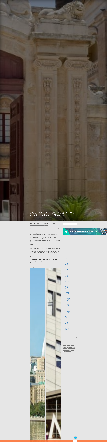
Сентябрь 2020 (67, 311)
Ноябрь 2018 (67, 328)
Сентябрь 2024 (67, 283)
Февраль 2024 (67, 292)
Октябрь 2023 (67, 297)
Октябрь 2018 (67, 329)
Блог (34, 223)
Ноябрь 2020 (67, 309)
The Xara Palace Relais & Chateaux (51, 254)
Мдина (46, 225)
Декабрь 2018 (67, 327)
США (68, 350)
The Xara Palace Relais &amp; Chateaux (35, 225)
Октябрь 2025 (67, 268)
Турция (64, 351)
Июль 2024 (66, 286)
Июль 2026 (66, 259)
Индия (64, 347)
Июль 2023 (66, 300)
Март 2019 (66, 323)
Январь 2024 (67, 293)
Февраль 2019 (67, 324)
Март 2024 (66, 291)
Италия (73, 347)
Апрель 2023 (67, 304)
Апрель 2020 (67, 315)
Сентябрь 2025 (67, 269)
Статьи (66, 338)
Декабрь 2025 (67, 265)
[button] (76, 1)
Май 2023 (66, 303)
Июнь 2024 (66, 287)
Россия (64, 350)
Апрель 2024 (67, 289)
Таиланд (72, 350)
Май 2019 (66, 321)
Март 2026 (66, 264)
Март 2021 (66, 306)
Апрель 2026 (67, 263)
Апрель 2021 (67, 305)
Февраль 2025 (67, 277)
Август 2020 (67, 312)
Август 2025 (67, 270)
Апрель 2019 (67, 322)
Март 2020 (66, 316)
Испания (68, 347)
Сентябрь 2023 (67, 298)
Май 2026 (66, 262)
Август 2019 (67, 317)
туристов (59, 231)
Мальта (43, 225)
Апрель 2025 (67, 275)
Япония (68, 351)
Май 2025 (66, 274)
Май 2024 (66, 288)
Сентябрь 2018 (67, 330)
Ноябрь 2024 (67, 281)
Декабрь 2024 (67, 280)
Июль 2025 (66, 271)
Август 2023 (67, 299)
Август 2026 (67, 258)
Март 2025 (66, 276)
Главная (31, 223)
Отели (66, 337)
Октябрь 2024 (67, 282)
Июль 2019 (66, 318)
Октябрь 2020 (67, 310)
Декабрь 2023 (67, 294)
